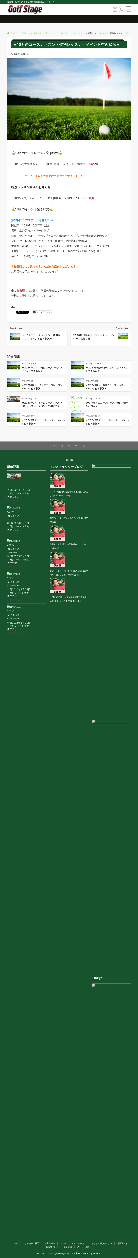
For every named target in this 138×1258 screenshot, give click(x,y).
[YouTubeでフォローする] (76, 446)
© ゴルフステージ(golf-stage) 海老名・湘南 (58, 1253)
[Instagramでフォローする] (62, 446)
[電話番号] (121, 9)
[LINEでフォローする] (69, 446)
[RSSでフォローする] (84, 446)
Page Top (69, 460)
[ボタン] (115, 10)
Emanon (97, 1253)
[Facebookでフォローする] (54, 446)
